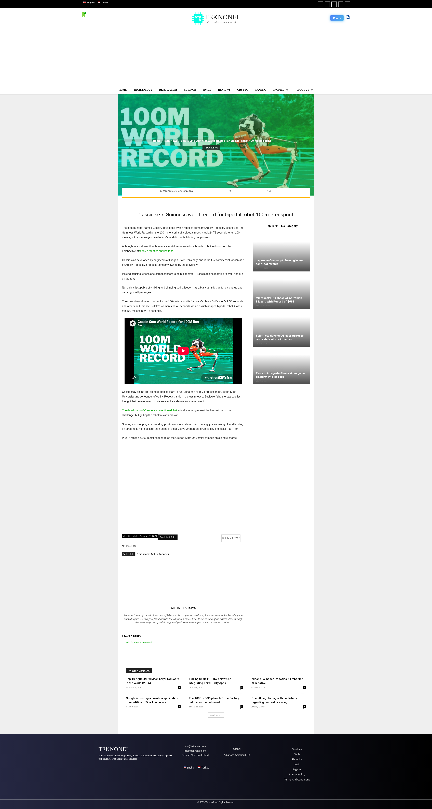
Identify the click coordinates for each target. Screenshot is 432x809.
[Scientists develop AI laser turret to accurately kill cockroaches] (281, 328)
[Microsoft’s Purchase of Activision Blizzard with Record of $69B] (281, 290)
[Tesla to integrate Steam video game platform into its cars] (281, 365)
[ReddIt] (229, 202)
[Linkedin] (334, 4)
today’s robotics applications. (156, 251)
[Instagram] (327, 4)
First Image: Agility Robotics (153, 554)
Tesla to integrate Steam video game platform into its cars (280, 375)
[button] (348, 17)
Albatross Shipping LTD (237, 754)
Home (156, 140)
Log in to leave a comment (138, 642)
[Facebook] (320, 4)
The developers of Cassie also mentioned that (149, 410)
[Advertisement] (216, 51)
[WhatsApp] (214, 202)
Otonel (236, 748)
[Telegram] (245, 202)
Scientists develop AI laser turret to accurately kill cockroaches (280, 337)
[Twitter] (341, 4)
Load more (215, 715)
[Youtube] (347, 4)
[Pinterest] (206, 202)
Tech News (170, 140)
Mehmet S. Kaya (183, 608)
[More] (260, 202)
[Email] (237, 202)
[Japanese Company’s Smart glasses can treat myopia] (281, 252)
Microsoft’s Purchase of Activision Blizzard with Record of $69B (279, 299)
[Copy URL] (253, 202)
